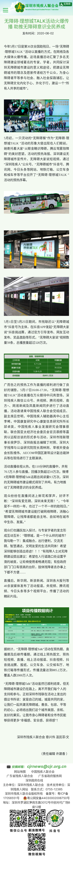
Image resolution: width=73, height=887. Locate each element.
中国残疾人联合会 (43, 771)
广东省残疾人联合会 (20, 776)
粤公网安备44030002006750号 (48, 798)
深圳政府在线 (34, 780)
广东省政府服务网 (50, 776)
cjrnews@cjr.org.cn (46, 766)
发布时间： (29, 33)
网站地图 (20, 771)
